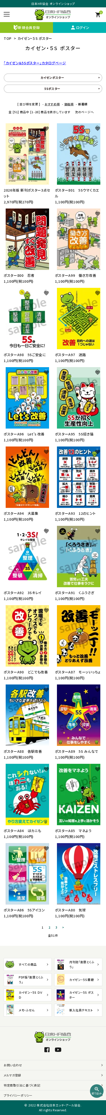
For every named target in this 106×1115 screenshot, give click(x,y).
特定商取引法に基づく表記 (22, 1085)
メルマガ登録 (12, 1075)
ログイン (79, 27)
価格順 (69, 104)
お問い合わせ (13, 1065)
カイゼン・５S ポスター (35, 38)
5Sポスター (52, 88)
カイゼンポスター (52, 77)
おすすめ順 (52, 104)
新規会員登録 (29, 27)
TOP (8, 38)
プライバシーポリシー (18, 1095)
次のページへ (84, 112)
